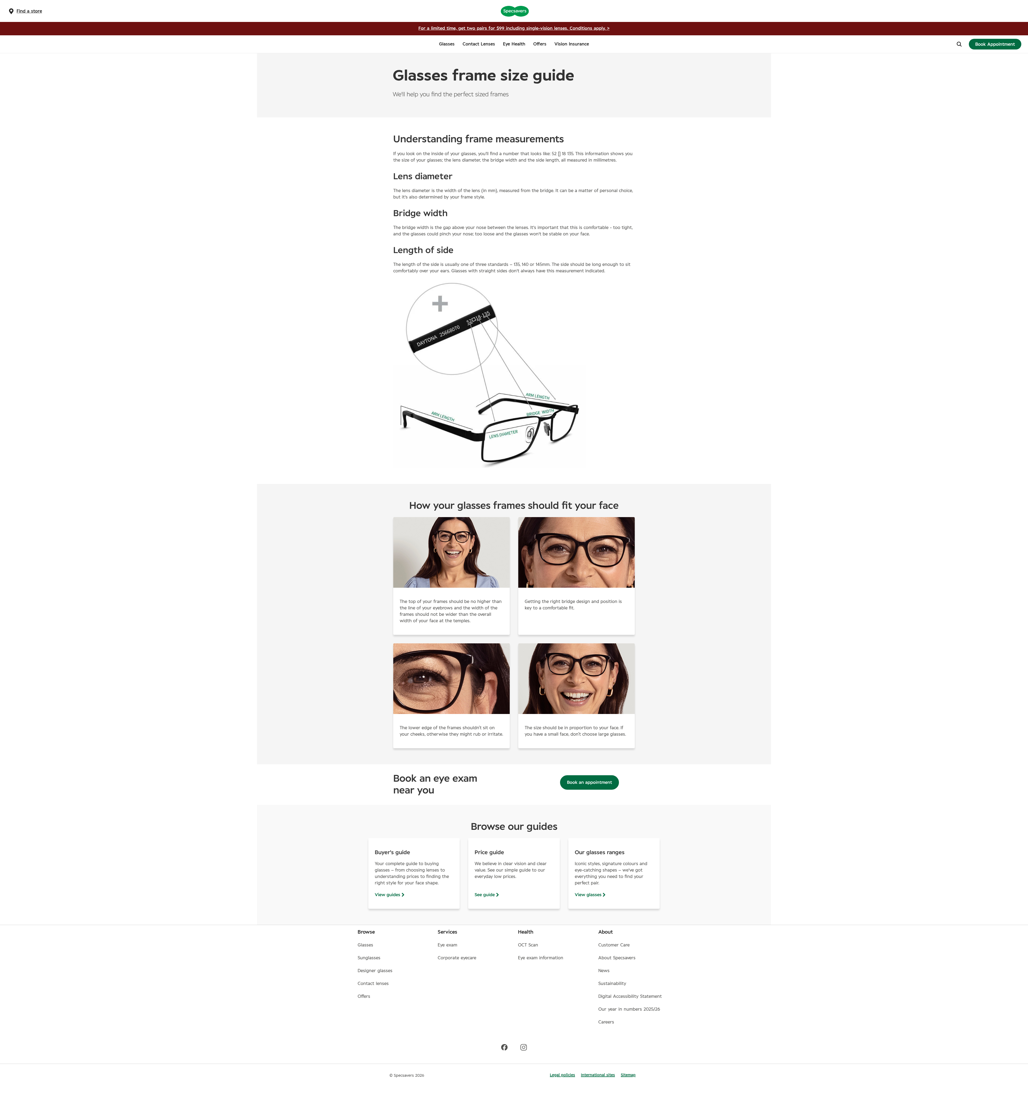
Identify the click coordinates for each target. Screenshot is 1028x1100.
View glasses (588, 895)
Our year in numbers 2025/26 (629, 1009)
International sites (598, 1075)
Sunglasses (369, 958)
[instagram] (523, 1047)
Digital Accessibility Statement (630, 996)
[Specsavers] (515, 11)
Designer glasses (375, 971)
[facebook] (504, 1047)
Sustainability (612, 983)
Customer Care (614, 945)
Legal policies (562, 1075)
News (604, 971)
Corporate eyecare (457, 958)
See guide (485, 895)
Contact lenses (373, 983)
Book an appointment (589, 782)
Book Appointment (995, 44)
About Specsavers (617, 958)
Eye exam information (540, 958)
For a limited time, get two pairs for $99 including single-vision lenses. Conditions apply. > (514, 28)
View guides (387, 895)
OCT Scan (528, 945)
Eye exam (447, 945)
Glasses (365, 945)
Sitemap (628, 1075)
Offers (364, 996)
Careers (606, 1022)
